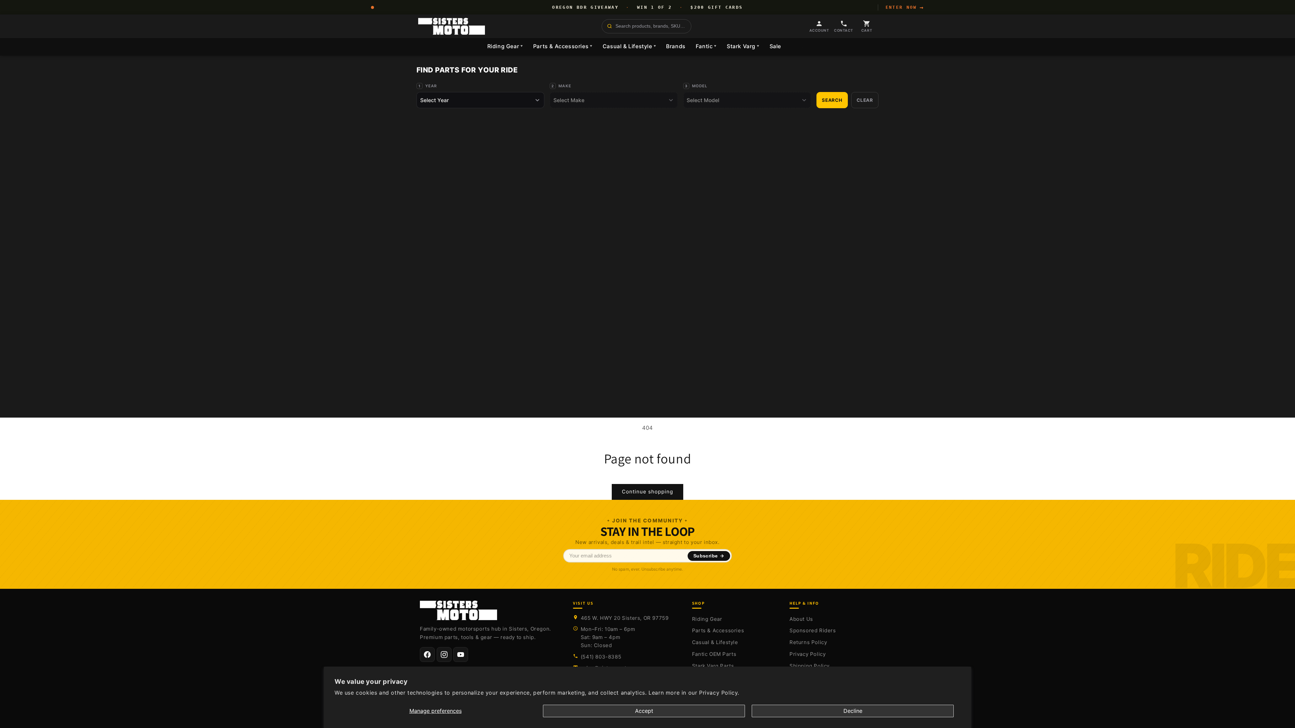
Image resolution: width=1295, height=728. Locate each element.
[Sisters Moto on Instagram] (444, 654)
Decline (852, 710)
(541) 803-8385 (601, 657)
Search (832, 100)
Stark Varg (743, 46)
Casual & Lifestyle (629, 46)
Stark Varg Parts (713, 666)
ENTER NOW (905, 7)
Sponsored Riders (812, 630)
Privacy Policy (807, 654)
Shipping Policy (809, 666)
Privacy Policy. (719, 692)
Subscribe (705, 555)
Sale (775, 46)
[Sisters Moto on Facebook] (427, 654)
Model (700, 86)
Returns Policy (808, 642)
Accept (644, 710)
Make (564, 86)
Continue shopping (647, 491)
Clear (865, 100)
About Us (801, 619)
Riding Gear (505, 46)
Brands (676, 46)
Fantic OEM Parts (714, 654)
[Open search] (646, 26)
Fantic (706, 46)
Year (431, 86)
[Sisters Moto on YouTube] (460, 654)
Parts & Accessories (563, 46)
